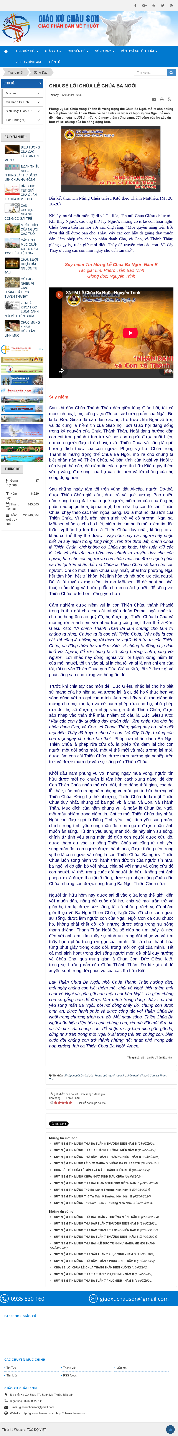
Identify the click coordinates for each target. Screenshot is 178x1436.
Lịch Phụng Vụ (16, 120)
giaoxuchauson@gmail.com (134, 1298)
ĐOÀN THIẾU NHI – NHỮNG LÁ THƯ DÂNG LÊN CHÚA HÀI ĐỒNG (22, 173)
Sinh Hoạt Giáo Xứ (18, 111)
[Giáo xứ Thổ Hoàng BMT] (22, 417)
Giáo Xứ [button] (52, 51)
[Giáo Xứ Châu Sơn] (18, 28)
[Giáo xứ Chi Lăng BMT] (22, 441)
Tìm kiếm (12, 1375)
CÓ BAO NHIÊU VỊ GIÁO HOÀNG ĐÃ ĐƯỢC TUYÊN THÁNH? (19, 287)
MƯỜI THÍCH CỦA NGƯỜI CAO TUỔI (30, 229)
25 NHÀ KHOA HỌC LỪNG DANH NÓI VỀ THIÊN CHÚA (22, 309)
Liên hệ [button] (55, 62)
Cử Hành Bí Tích (17, 102)
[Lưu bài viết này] (170, 99)
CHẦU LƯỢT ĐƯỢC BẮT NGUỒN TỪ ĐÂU (21, 266)
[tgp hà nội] (22, 349)
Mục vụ (11, 93)
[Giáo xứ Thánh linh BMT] (22, 430)
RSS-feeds (70, 1375)
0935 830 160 (27, 1298)
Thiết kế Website (13, 1429)
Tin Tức (11, 1367)
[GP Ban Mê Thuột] (22, 359)
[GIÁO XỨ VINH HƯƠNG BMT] (22, 399)
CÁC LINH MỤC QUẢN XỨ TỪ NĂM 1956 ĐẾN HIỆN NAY (21, 246)
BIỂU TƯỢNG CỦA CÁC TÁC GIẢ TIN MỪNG (22, 153)
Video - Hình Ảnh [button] (29, 62)
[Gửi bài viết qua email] (154, 99)
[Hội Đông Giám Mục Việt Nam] (22, 368)
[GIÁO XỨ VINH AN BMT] (22, 408)
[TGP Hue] (22, 379)
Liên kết (122, 1367)
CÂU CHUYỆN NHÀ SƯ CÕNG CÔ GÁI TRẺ (19, 212)
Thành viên (70, 1367)
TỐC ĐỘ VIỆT (36, 1429)
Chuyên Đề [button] (77, 51)
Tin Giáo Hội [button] (26, 51)
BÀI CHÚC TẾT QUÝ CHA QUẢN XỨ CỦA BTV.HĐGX (21, 192)
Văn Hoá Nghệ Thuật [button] (138, 51)
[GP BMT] (22, 449)
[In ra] (162, 99)
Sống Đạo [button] (103, 51)
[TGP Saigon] (22, 390)
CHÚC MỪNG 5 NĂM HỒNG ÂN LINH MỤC (22, 328)
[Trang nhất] (6, 51)
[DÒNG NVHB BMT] (22, 458)
